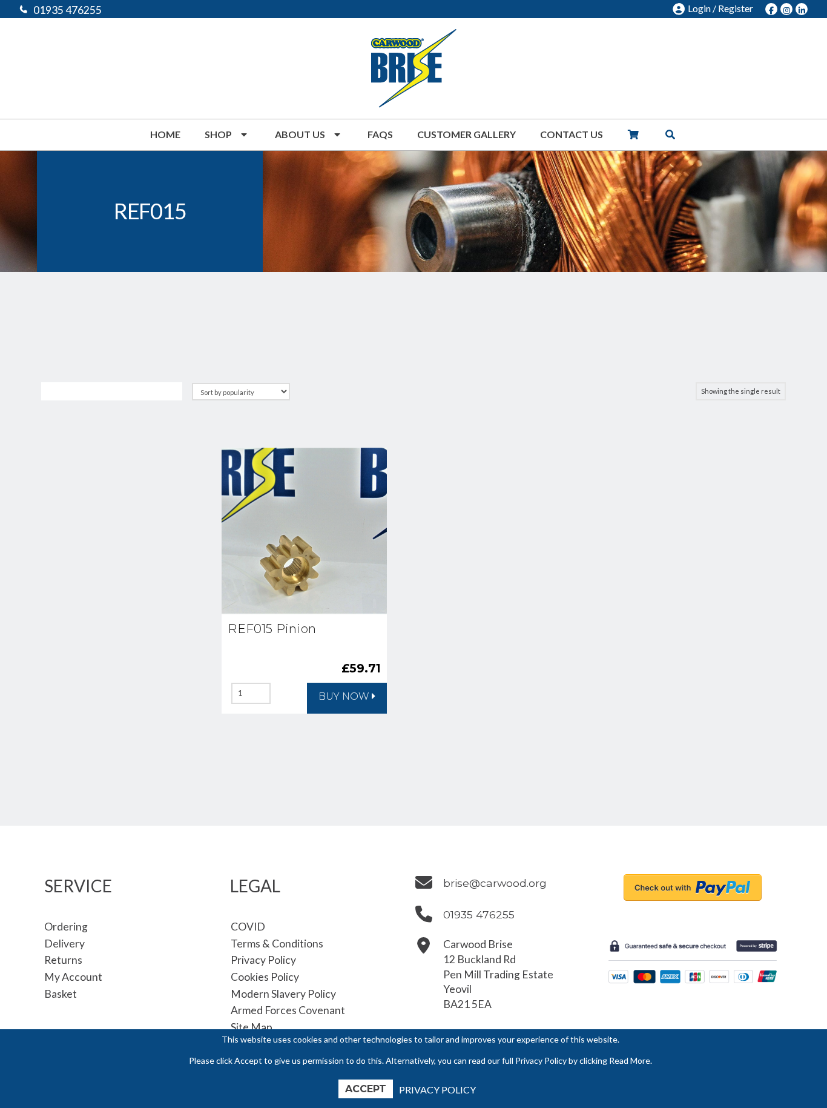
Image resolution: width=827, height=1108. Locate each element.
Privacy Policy (437, 1089)
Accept (365, 1089)
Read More (629, 1060)
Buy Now (343, 696)
